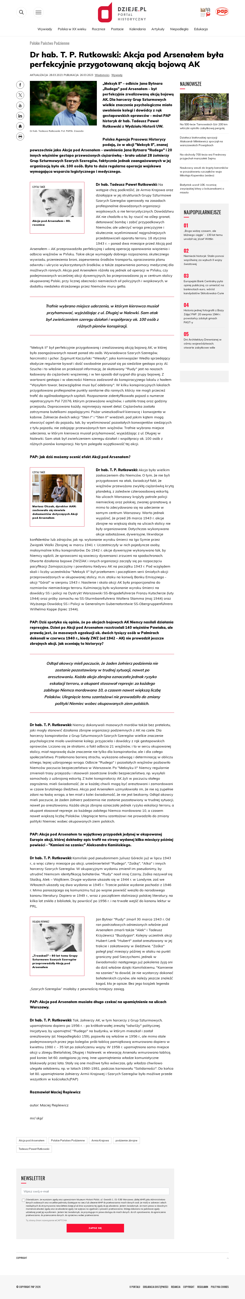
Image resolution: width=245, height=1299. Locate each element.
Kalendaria (137, 29)
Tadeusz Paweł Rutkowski (34, 1148)
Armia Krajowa (100, 1140)
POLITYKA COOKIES (220, 1287)
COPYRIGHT (188, 1287)
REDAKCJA (175, 1287)
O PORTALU (135, 1287)
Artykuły (157, 29)
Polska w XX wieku (72, 29)
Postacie (117, 29)
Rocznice (98, 29)
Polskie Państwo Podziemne (68, 1140)
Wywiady (45, 29)
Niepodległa (179, 29)
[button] (228, 1259)
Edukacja (201, 29)
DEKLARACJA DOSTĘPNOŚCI (155, 1287)
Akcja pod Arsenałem (31, 1140)
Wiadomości (102, 75)
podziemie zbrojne (126, 1140)
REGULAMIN (202, 1287)
